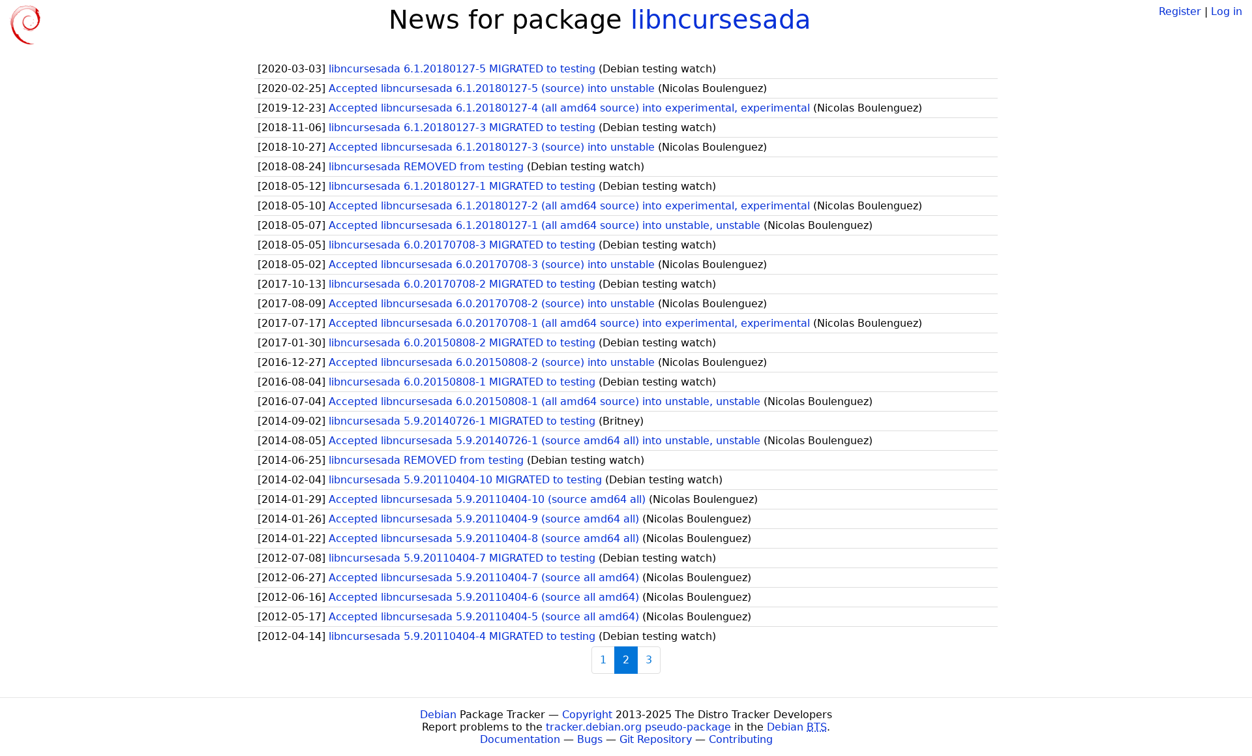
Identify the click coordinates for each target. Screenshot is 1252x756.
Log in (1226, 11)
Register (1180, 11)
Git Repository (655, 739)
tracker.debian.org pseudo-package (638, 727)
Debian (438, 714)
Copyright (587, 714)
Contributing (741, 739)
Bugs (590, 739)
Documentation (520, 739)
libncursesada (721, 20)
